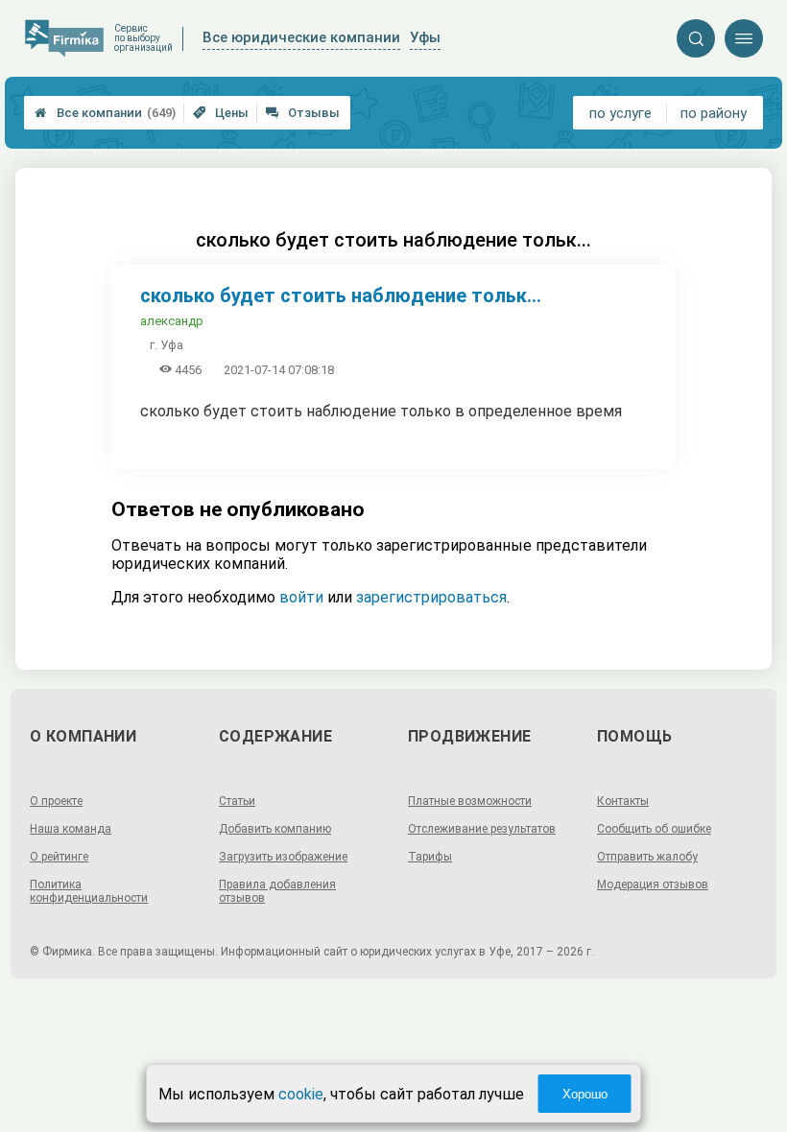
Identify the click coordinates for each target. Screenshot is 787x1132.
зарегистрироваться (431, 597)
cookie (300, 1094)
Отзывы (303, 113)
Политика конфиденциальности (89, 891)
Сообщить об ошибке (654, 829)
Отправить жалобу (647, 856)
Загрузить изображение (283, 856)
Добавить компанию (275, 829)
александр (171, 321)
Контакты (623, 801)
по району (713, 113)
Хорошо (585, 1094)
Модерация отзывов (652, 884)
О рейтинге (59, 856)
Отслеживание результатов (482, 829)
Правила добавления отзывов (277, 891)
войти (301, 597)
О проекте (56, 801)
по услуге (620, 113)
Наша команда (70, 829)
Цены (221, 113)
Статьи (237, 801)
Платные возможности (470, 801)
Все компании (105, 113)
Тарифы (430, 856)
